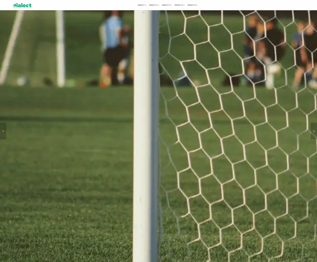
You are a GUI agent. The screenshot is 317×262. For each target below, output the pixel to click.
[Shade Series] (3, 131)
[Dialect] (314, 131)
